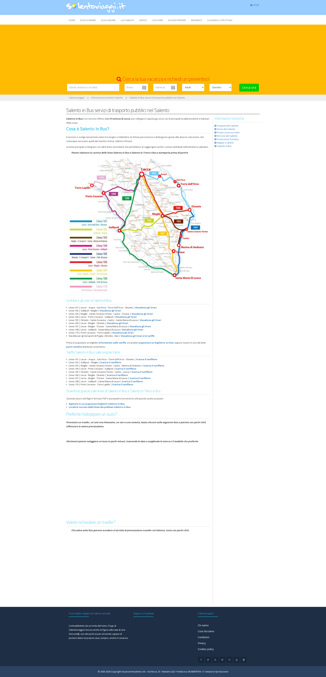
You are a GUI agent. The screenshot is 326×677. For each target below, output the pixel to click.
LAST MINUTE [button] (127, 20)
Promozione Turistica (227, 139)
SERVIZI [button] (143, 20)
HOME (72, 20)
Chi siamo (203, 625)
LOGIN (255, 4)
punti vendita (74, 346)
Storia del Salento (225, 129)
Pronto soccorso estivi (228, 132)
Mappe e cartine (225, 142)
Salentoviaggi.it (76, 97)
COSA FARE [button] (157, 20)
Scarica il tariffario (146, 359)
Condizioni (203, 637)
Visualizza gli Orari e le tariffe (138, 335)
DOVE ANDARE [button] (108, 20)
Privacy (202, 643)
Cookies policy (206, 649)
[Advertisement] (163, 50)
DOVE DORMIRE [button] (88, 20)
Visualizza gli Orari (146, 307)
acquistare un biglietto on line (156, 342)
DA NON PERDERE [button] (177, 20)
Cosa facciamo (206, 631)
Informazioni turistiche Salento (107, 97)
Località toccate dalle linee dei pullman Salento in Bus (100, 407)
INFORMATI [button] (196, 20)
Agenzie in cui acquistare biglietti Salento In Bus (97, 403)
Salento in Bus (224, 146)
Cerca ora (249, 87)
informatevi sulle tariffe (112, 342)
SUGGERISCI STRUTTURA (219, 20)
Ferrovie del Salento (227, 135)
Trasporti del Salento (227, 125)
